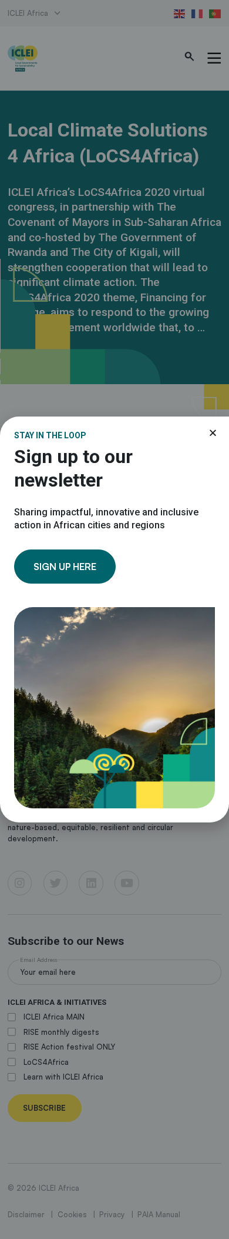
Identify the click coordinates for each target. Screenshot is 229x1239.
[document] (114, 619)
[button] (212, 432)
